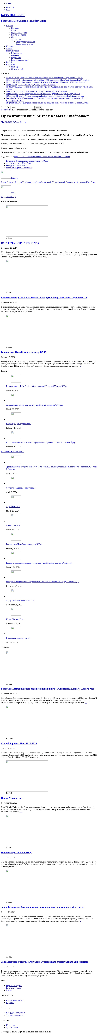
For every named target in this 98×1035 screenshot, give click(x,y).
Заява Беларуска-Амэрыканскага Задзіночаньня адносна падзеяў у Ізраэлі (42, 907)
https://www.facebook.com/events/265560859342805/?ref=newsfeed (42, 156)
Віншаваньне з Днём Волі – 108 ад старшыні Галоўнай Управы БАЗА (36, 386)
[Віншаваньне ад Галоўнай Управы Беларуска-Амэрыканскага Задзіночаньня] (27, 290)
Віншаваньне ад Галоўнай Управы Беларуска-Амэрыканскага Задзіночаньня (44, 297)
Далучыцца (16, 39)
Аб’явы (9, 48)
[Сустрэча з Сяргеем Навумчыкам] (16, 483)
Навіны (9, 46)
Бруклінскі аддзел (19, 32)
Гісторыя (15, 28)
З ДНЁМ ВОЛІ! (13, 507)
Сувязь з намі (17, 69)
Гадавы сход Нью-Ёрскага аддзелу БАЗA (24, 352)
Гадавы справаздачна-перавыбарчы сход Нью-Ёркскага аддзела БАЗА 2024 (39, 563)
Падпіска (15, 55)
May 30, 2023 (6, 122)
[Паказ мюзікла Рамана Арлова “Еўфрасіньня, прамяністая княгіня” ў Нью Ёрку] (16, 438)
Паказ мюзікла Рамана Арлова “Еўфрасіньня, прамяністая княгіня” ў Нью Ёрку (40, 442)
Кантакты (10, 64)
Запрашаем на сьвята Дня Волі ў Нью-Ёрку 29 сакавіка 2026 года (34, 405)
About (8, 3)
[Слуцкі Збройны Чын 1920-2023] (16, 596)
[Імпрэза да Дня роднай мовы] (16, 419)
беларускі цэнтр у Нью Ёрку (18, 163)
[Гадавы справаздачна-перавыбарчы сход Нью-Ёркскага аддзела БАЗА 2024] (16, 559)
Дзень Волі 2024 (13, 525)
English (9, 62)
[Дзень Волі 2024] (16, 521)
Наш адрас (15, 67)
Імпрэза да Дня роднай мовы (18, 424)
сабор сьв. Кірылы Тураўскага (19, 168)
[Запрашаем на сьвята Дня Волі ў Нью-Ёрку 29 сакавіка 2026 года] (16, 400)
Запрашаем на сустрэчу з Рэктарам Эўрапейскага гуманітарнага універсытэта (44, 961)
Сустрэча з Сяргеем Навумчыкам (20, 488)
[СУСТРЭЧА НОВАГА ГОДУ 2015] (27, 236)
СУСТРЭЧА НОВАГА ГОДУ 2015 (20, 243)
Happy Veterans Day (14, 619)
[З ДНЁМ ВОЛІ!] (16, 502)
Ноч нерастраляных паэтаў (18, 638)
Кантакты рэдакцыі (19, 60)
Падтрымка (16, 58)
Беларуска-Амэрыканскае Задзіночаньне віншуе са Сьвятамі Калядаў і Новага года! (42, 582)
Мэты (13, 30)
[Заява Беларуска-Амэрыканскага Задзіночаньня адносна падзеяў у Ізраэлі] (27, 900)
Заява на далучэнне (24, 44)
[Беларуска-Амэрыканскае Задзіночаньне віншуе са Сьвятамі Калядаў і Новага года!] (16, 577)
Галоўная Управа (18, 35)
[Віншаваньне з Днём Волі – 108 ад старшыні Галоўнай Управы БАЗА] (16, 382)
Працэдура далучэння (25, 42)
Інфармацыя (16, 53)
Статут (14, 37)
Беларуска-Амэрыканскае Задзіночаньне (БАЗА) (27, 161)
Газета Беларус (12, 51)
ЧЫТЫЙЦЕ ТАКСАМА (12, 452)
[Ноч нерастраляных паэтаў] (16, 634)
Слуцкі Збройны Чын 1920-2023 (20, 600)
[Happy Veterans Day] (16, 615)
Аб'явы (16, 122)
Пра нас (9, 26)
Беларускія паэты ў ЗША (17, 165)
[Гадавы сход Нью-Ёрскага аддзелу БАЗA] (27, 345)
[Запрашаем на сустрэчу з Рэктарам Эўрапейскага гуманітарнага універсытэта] (27, 954)
